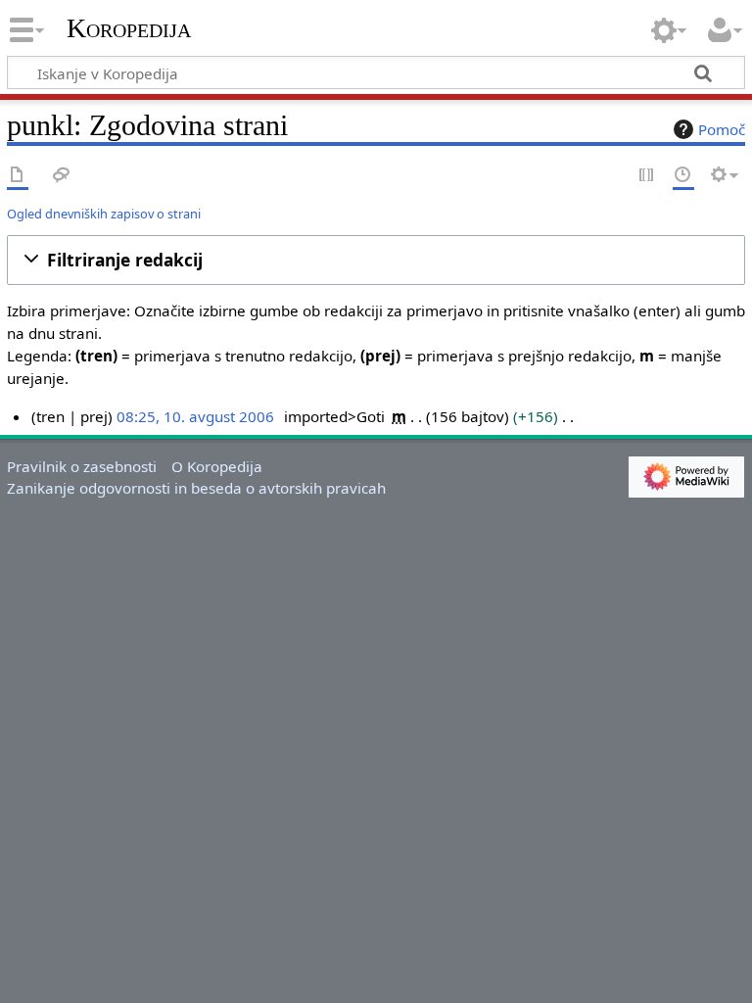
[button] (376, 260)
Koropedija (129, 28)
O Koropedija (216, 466)
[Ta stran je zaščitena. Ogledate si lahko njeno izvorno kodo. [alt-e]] (647, 176)
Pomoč (721, 129)
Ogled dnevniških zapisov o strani (104, 213)
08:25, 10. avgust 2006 (195, 416)
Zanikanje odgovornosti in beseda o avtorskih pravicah (196, 488)
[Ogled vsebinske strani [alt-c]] (17, 176)
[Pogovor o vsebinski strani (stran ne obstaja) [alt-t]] (61, 176)
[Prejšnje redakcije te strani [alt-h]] (683, 176)
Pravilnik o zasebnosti (82, 466)
